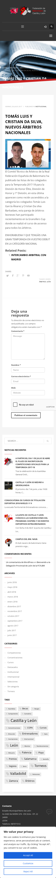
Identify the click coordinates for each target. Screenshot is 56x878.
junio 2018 (12, 582)
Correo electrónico (21, 376)
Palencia (26, 752)
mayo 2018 (12, 587)
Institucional (40, 106)
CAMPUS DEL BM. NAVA (26, 539)
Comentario (17, 331)
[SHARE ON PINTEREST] (23, 275)
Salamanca (30, 758)
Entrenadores (30, 733)
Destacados (12, 667)
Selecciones (12, 681)
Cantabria (27, 714)
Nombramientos (42, 746)
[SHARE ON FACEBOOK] (12, 275)
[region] (28, 852)
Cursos (10, 662)
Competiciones (14, 652)
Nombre (16, 365)
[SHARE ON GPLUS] (18, 275)
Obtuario (11, 753)
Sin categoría (13, 686)
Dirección (11, 734)
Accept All (28, 855)
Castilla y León (24, 720)
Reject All (28, 871)
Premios (13, 759)
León (49, 282)
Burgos (36, 709)
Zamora (13, 780)
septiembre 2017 (14, 620)
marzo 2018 (12, 596)
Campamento (13, 714)
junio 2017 (12, 635)
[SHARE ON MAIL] (28, 275)
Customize (28, 863)
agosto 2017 (12, 625)
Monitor (27, 746)
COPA (30, 727)
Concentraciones (14, 657)
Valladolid (18, 773)
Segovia (12, 766)
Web (13, 387)
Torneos (11, 691)
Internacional (13, 676)
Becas (25, 708)
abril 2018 (11, 592)
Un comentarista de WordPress (20, 562)
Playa (41, 752)
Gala (45, 734)
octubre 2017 (13, 616)
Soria (24, 766)
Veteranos (36, 774)
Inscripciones (13, 739)
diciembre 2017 (14, 606)
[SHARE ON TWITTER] (7, 275)
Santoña (46, 759)
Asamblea (11, 709)
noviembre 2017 (14, 611)
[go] (48, 441)
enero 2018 (12, 601)
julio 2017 (11, 630)
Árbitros (42, 282)
